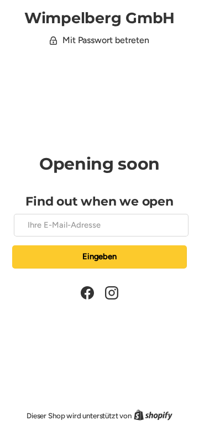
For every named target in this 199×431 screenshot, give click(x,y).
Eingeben (99, 256)
